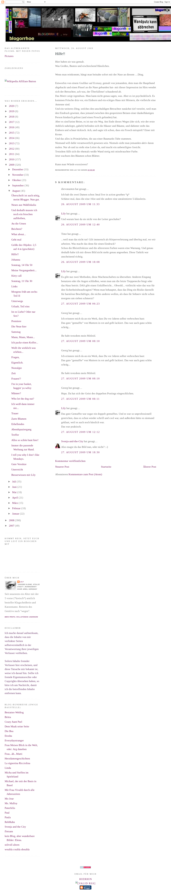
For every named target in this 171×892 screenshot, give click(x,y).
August (16, 190)
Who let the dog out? (22, 398)
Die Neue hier (18, 326)
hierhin (85, 879)
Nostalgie (16, 367)
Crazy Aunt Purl (13, 721)
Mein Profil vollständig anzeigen (21, 617)
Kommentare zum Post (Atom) (85, 474)
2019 (12, 111)
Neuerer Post (62, 466)
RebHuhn (10, 821)
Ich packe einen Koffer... (24, 342)
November (18, 174)
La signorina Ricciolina (17, 763)
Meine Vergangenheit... (24, 270)
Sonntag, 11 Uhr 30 (21, 281)
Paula (8, 817)
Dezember (18, 169)
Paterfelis (10, 807)
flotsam (9, 831)
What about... (18, 234)
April (15, 497)
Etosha (8, 735)
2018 (12, 116)
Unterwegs (17, 301)
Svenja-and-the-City (72, 441)
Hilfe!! (60, 54)
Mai (14, 492)
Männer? (16, 393)
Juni (14, 486)
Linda (8, 767)
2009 (12, 164)
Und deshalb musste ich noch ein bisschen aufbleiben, (24, 214)
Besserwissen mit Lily (23, 474)
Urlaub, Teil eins (20, 306)
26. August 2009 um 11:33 (80, 204)
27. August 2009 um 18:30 (80, 452)
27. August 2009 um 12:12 (80, 431)
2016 (12, 127)
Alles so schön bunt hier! (24, 440)
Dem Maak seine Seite (17, 726)
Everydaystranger (14, 740)
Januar (16, 513)
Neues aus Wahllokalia (23, 204)
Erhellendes (17, 424)
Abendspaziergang (21, 429)
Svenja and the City (15, 826)
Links (14, 286)
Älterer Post (149, 466)
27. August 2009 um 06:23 (80, 303)
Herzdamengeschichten (17, 758)
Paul (7, 812)
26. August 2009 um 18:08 (80, 261)
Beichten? (16, 228)
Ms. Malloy (11, 803)
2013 (12, 143)
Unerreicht (17, 469)
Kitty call (16, 275)
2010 (12, 159)
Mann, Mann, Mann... (23, 337)
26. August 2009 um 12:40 (80, 224)
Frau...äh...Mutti (13, 753)
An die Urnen (18, 223)
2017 (12, 121)
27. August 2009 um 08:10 (80, 341)
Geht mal (16, 239)
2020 (12, 105)
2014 (12, 137)
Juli (14, 481)
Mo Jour (9, 798)
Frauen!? (16, 378)
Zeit (13, 373)
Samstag (16, 331)
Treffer (15, 434)
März (15, 502)
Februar (16, 508)
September (18, 185)
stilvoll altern (12, 844)
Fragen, (15, 357)
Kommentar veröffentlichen (70, 460)
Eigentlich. (17, 362)
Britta (8, 717)
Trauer (14, 413)
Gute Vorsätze (18, 464)
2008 (12, 520)
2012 (12, 148)
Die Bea (9, 731)
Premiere (16, 321)
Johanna (15, 259)
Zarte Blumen (18, 418)
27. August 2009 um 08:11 (80, 398)
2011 (12, 154)
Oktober (17, 180)
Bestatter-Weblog (14, 712)
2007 (12, 525)
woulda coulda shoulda (17, 849)
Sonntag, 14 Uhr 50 (21, 264)
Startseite (106, 466)
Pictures (9, 56)
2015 (12, 132)
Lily (63, 213)
